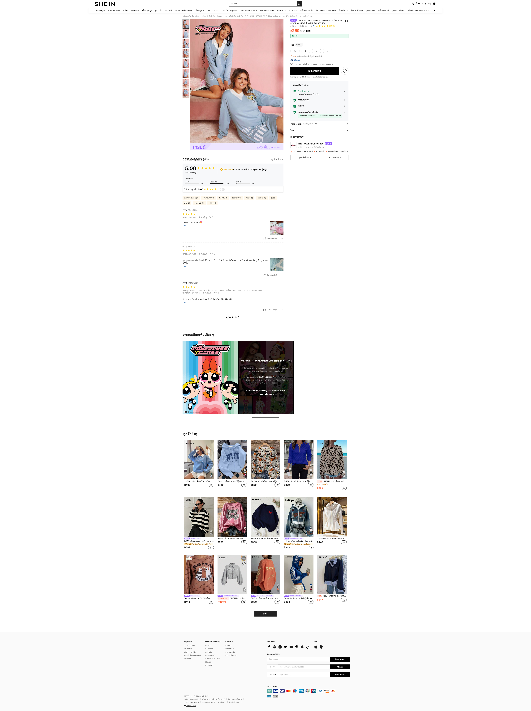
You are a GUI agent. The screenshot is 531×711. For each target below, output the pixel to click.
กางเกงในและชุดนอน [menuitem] (229, 10)
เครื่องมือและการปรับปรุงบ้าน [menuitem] (418, 10)
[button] (429, 4)
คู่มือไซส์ (208, 662)
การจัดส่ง (208, 645)
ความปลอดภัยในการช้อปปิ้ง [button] (308, 112)
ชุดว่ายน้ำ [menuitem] (158, 10)
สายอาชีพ (187, 659)
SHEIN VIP (209, 665)
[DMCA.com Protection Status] (275, 696)
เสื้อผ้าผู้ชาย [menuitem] (199, 10)
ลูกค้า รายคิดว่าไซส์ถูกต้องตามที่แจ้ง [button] (308, 56)
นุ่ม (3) (273, 198)
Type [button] (298, 45)
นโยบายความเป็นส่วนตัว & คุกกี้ (213, 699)
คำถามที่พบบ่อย (231, 655)
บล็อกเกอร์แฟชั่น (190, 652)
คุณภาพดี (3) (199, 203)
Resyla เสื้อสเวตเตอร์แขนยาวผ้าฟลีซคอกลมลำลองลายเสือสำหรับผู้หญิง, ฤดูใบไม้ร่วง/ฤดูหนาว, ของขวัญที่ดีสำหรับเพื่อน (232, 539)
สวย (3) (187, 203)
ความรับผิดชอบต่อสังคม (192, 655)
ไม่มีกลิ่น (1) (223, 198)
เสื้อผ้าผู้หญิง (210, 16)
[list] (289, 647)
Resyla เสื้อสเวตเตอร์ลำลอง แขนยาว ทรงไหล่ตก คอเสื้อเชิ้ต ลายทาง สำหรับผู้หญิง (332, 596)
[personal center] (412, 4)
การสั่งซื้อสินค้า (210, 655)
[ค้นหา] (299, 3)
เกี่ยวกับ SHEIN (189, 645)
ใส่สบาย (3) (261, 198)
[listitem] (199, 466)
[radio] (295, 51)
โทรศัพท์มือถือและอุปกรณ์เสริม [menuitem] (363, 10)
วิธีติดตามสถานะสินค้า (213, 659)
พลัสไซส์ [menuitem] (168, 10)
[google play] (321, 648)
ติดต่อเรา (228, 645)
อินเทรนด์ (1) (236, 198)
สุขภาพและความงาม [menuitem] (248, 10)
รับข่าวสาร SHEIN (273, 654)
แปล (184, 226)
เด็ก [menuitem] (208, 10)
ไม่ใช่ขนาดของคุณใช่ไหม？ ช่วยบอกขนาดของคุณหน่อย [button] (311, 64)
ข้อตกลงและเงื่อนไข (235, 699)
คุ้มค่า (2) (249, 198)
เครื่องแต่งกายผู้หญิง (197, 16)
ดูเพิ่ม (265, 613)
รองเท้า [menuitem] (215, 10)
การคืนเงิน (208, 652)
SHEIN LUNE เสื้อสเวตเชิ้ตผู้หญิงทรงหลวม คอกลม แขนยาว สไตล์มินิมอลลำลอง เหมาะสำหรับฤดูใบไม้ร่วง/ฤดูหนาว (332, 481)
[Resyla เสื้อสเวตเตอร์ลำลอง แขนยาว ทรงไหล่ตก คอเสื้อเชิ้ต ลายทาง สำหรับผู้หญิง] (332, 574)
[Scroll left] (431, 10)
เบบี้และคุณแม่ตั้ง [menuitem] (306, 10)
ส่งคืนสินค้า (209, 649)
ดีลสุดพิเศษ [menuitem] (135, 10)
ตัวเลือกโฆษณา (234, 702)
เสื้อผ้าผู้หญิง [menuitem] (147, 10)
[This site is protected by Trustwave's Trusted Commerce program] (269, 696)
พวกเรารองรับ (272, 686)
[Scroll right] (434, 10)
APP (315, 641)
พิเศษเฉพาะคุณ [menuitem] (114, 10)
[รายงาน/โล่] (281, 238)
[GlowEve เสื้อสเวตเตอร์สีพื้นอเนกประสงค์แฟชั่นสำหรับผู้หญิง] (332, 517)
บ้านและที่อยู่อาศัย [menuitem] (267, 10)
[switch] (222, 189)
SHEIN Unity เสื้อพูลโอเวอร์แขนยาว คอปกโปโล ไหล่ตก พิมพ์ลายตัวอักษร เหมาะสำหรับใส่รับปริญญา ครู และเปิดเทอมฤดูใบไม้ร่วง (199, 481)
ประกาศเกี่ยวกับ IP (208, 702)
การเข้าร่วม (188, 649)
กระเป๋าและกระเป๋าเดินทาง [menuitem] (287, 10)
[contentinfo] (308, 691)
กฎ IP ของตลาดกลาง (191, 702)
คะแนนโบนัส (230, 652)
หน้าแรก (186, 16)
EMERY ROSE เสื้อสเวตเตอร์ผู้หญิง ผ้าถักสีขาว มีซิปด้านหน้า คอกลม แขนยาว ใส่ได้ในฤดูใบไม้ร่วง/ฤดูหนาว (298, 481)
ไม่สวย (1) (212, 203)
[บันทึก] (344, 71)
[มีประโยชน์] (264, 238)
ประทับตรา (222, 702)
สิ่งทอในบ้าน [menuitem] (343, 10)
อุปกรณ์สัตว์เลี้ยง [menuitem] (397, 10)
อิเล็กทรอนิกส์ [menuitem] (383, 10)
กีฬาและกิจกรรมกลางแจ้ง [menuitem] (326, 10)
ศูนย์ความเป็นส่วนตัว (191, 699)
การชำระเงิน (229, 649)
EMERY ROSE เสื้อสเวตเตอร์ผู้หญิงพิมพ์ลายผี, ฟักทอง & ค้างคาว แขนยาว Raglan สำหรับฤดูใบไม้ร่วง (265, 481)
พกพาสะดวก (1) (208, 198)
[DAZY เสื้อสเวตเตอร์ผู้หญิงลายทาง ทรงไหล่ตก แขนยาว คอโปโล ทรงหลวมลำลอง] (199, 517)
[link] (418, 3)
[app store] (316, 648)
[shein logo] (105, 4)
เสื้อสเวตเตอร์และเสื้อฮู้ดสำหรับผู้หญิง (230, 16)
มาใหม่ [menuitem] (125, 10)
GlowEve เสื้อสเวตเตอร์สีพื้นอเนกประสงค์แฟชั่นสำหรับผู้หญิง (332, 539)
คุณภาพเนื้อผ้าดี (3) (191, 198)
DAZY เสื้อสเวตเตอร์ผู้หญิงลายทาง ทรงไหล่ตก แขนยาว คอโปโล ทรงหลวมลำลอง (199, 541)
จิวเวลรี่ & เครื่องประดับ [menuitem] (183, 10)
